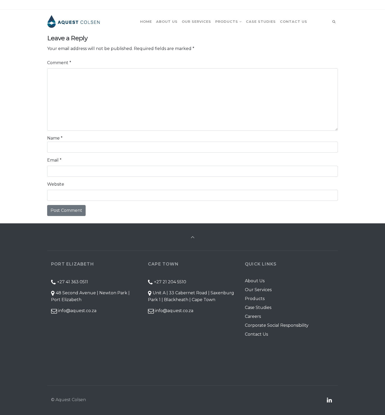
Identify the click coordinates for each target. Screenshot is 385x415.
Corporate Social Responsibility (277, 325)
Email (54, 160)
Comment (59, 62)
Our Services (258, 289)
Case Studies (258, 307)
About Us (255, 280)
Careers (253, 316)
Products (255, 298)
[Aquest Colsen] (73, 21)
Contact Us (256, 334)
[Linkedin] (333, 5)
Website (55, 184)
